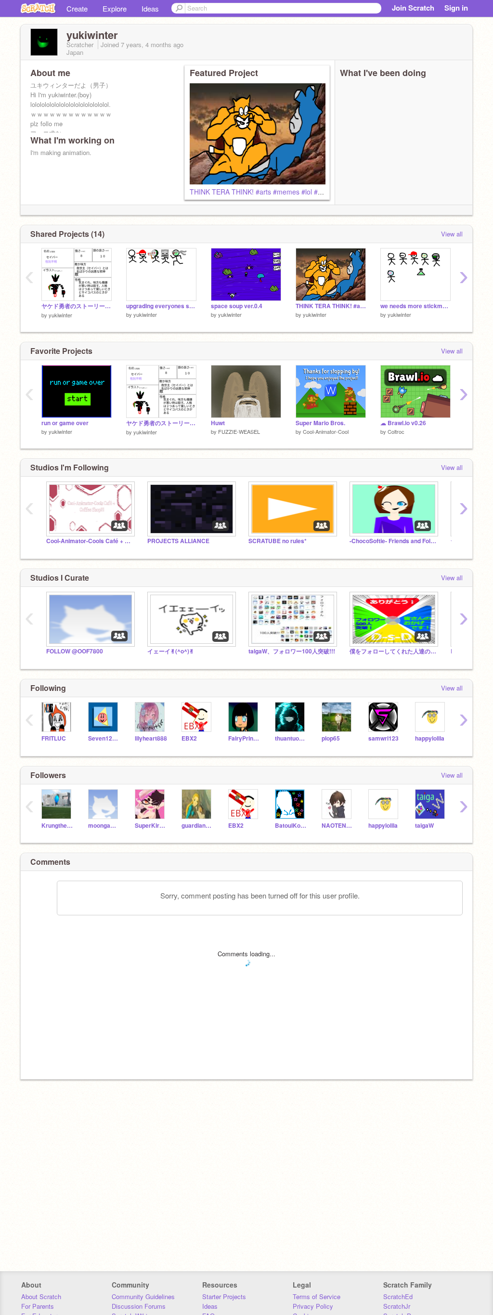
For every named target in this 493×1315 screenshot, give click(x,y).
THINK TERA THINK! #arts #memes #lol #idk (258, 191)
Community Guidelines (143, 1296)
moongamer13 (104, 825)
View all (452, 233)
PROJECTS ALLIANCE (178, 541)
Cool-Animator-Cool (326, 431)
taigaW (424, 825)
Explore (115, 8)
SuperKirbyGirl (151, 825)
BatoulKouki (291, 825)
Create (77, 8)
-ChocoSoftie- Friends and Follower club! (393, 541)
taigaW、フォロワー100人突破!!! (291, 651)
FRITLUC (53, 738)
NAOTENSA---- (338, 825)
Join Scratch (413, 7)
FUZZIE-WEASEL (239, 431)
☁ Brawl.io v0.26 (403, 423)
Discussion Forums (139, 1306)
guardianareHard (198, 825)
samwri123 (383, 738)
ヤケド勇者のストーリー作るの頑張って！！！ (76, 306)
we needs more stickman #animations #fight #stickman (415, 306)
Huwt (218, 423)
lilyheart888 (151, 738)
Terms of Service (316, 1296)
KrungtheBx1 (57, 825)
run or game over (65, 423)
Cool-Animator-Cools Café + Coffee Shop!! (89, 541)
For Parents (37, 1306)
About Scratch (41, 1296)
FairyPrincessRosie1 (244, 738)
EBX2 (189, 738)
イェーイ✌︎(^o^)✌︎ (170, 651)
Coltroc (396, 431)
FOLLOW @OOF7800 (74, 651)
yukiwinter (60, 315)
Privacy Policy (313, 1306)
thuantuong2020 (291, 738)
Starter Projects (224, 1296)
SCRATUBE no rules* (277, 541)
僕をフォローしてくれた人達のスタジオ (393, 651)
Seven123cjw (104, 738)
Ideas (150, 8)
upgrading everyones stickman (161, 306)
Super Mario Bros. (320, 423)
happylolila (429, 738)
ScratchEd (398, 1296)
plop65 (331, 738)
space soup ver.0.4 (236, 306)
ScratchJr (396, 1306)
